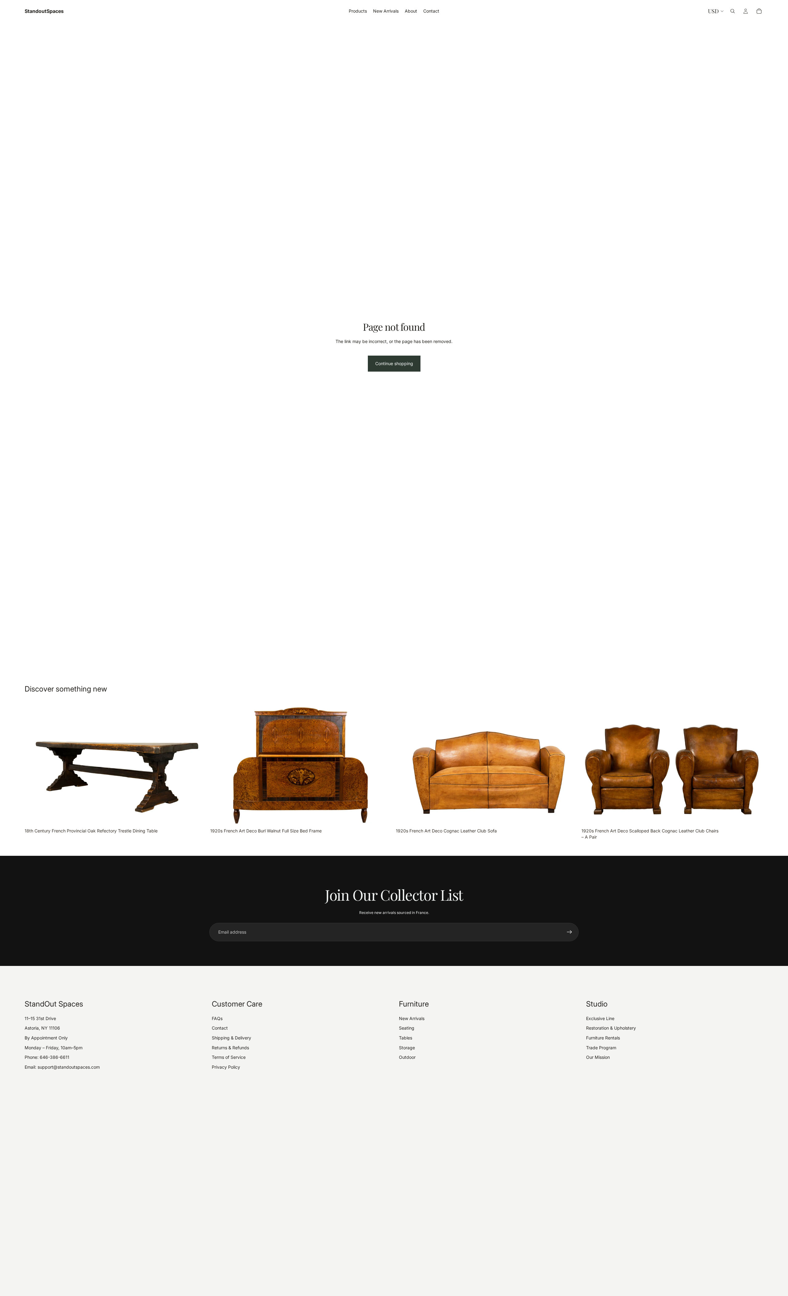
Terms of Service (229, 1057)
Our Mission (598, 1057)
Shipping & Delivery (231, 1037)
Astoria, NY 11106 (42, 1028)
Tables (405, 1037)
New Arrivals (411, 1018)
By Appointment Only (46, 1037)
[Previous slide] (34, 765)
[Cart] (759, 11)
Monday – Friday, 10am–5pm (53, 1047)
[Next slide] (197, 765)
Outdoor (407, 1057)
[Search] (732, 11)
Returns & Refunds (230, 1047)
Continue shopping (394, 363)
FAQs (217, 1018)
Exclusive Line (600, 1018)
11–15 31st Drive (40, 1018)
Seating (406, 1028)
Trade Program (601, 1047)
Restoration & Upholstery (611, 1028)
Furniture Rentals (603, 1037)
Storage (407, 1047)
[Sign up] (569, 932)
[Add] (197, 815)
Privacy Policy (226, 1067)
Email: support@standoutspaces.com (62, 1067)
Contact (220, 1028)
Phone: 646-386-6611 (47, 1057)
